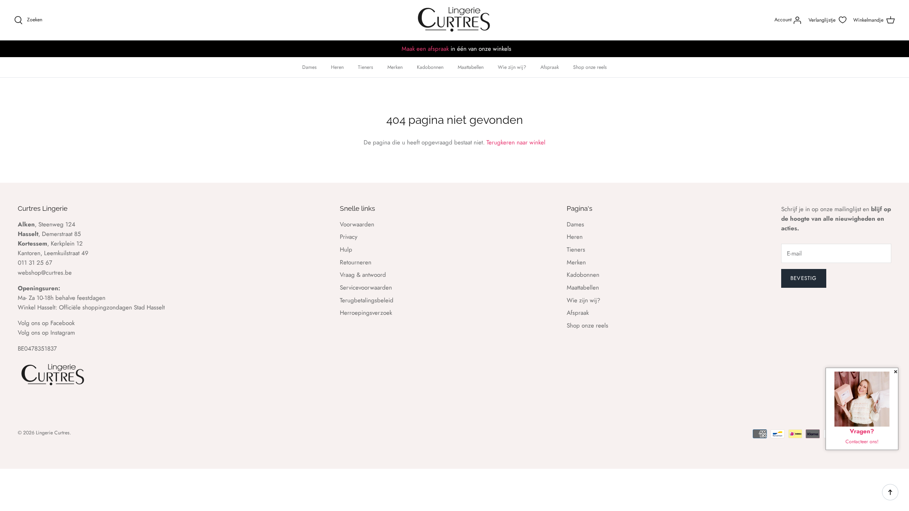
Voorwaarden (357, 224)
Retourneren (355, 262)
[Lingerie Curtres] (454, 20)
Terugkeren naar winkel (515, 142)
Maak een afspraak (425, 48)
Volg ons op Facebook (46, 323)
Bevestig (803, 278)
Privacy (348, 236)
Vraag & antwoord (363, 274)
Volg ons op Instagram (46, 332)
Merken (395, 67)
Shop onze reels (590, 67)
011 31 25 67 (35, 262)
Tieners (365, 67)
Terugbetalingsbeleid (366, 300)
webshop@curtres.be (45, 272)
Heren (337, 67)
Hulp (346, 249)
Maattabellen (471, 67)
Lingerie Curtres (53, 432)
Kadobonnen (430, 67)
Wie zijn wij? (512, 67)
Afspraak (549, 67)
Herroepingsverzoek (366, 312)
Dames (309, 67)
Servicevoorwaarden (366, 287)
